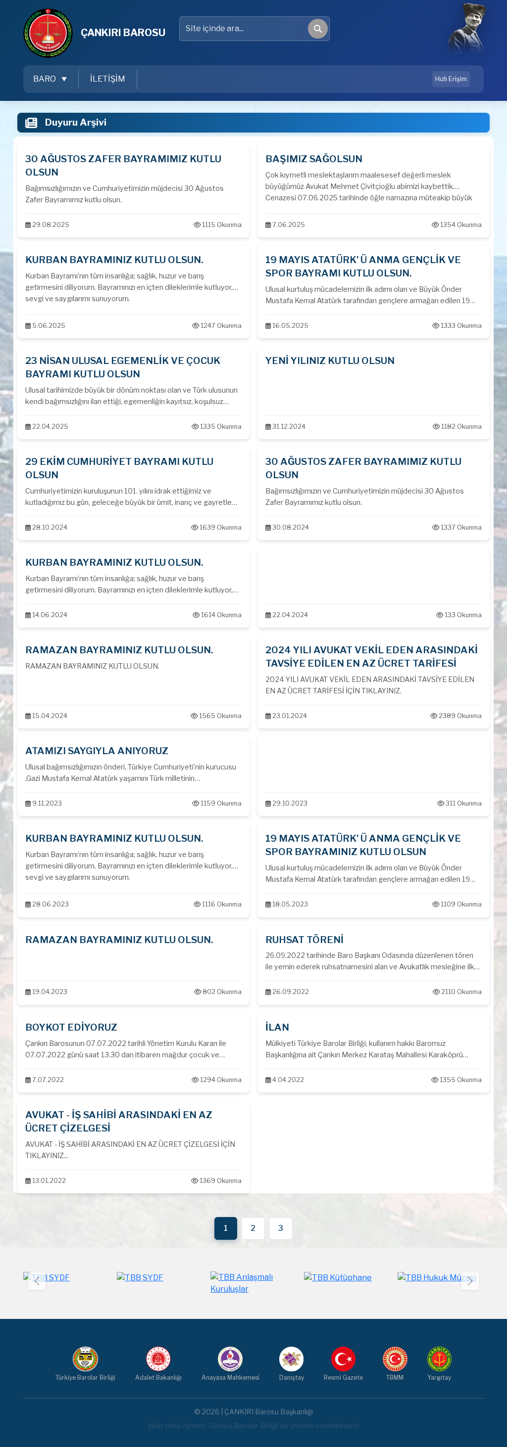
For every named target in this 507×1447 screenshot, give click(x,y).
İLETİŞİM (107, 79)
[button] (470, 1281)
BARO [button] (45, 79)
